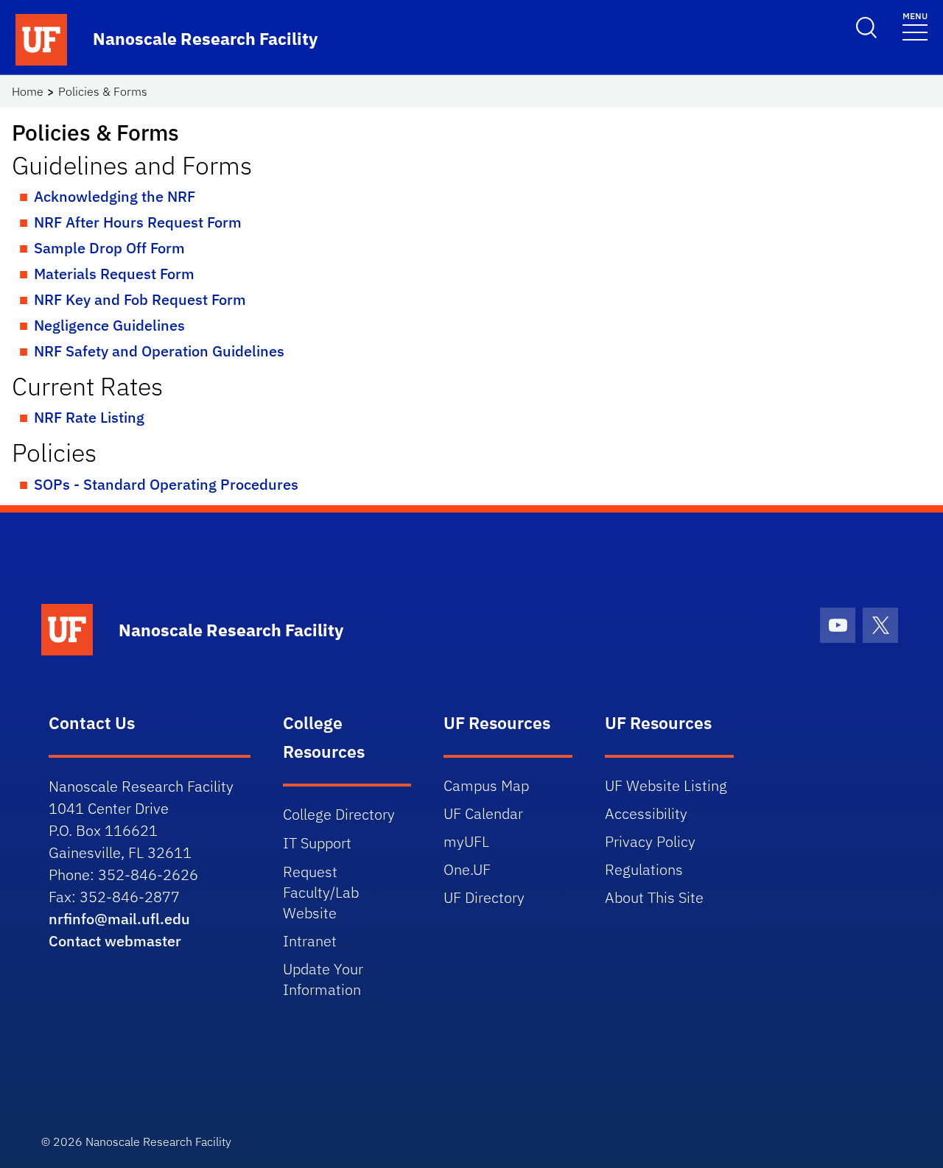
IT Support (317, 843)
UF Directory (484, 897)
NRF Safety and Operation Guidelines (159, 351)
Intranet (310, 941)
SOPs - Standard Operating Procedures (166, 484)
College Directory (339, 814)
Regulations (644, 869)
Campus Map (486, 785)
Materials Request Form (114, 274)
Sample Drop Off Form (109, 248)
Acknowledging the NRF (114, 196)
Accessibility (646, 813)
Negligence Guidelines (109, 325)
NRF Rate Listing (89, 417)
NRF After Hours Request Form (138, 222)
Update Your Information (323, 979)
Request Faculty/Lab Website (321, 892)
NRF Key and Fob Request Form (140, 299)
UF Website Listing (666, 785)
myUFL (466, 841)
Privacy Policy (650, 841)
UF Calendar (483, 813)
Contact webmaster (115, 941)
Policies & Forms (102, 91)
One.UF (467, 869)
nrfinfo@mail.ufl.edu (119, 919)
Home (27, 91)
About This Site (654, 897)
